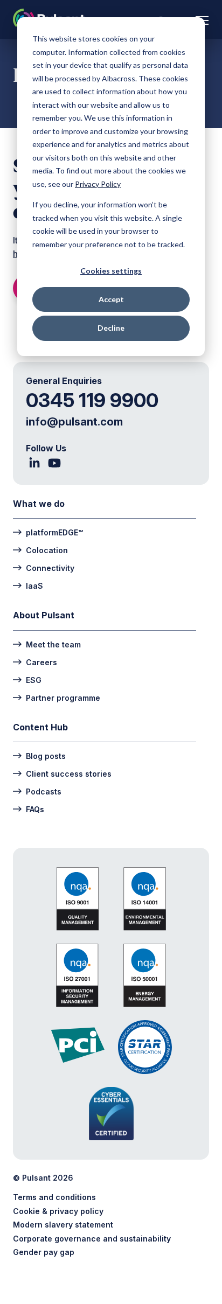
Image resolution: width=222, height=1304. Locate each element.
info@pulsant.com (74, 421)
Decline (111, 327)
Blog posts (46, 755)
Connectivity (50, 567)
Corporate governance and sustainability (92, 1238)
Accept (111, 299)
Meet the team (53, 644)
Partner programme (63, 697)
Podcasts (43, 791)
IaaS (34, 585)
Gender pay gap (43, 1252)
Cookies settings (111, 270)
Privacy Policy (98, 184)
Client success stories (69, 773)
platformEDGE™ (54, 532)
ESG (33, 679)
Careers (41, 662)
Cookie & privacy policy (58, 1211)
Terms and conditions (54, 1197)
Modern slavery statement (63, 1224)
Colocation (47, 550)
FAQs (35, 809)
